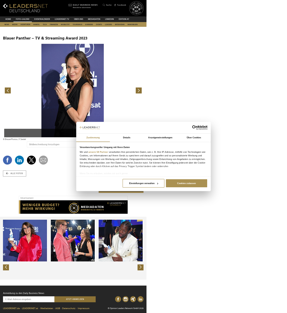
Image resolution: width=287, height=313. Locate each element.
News (6, 24)
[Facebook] (118, 299)
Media (14, 24)
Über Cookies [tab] (194, 137)
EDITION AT (124, 19)
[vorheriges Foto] (38, 90)
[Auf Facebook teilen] (7, 160)
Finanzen (54, 24)
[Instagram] (126, 299)
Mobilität (65, 24)
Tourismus (77, 24)
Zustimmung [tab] (93, 137)
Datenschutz (68, 308)
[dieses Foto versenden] (43, 160)
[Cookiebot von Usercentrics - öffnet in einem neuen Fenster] (194, 127)
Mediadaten (94, 19)
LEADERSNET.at (30, 308)
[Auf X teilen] (31, 160)
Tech (45, 24)
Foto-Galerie (22, 19)
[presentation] (6, 267)
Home (8, 19)
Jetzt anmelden (75, 299)
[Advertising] (73, 207)
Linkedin (109, 19)
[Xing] (133, 299)
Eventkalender (42, 19)
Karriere (89, 24)
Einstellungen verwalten (142, 183)
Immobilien (133, 24)
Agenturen (25, 24)
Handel (36, 24)
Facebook (121, 5)
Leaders (108, 24)
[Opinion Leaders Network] (136, 8)
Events (99, 24)
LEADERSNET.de (11, 308)
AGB (57, 308)
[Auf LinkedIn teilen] (19, 160)
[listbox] (73, 248)
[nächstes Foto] (108, 90)
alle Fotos (16, 173)
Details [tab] (126, 137)
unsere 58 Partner (98, 152)
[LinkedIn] (141, 299)
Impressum (83, 308)
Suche (109, 5)
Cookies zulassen (186, 183)
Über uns (78, 19)
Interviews (120, 24)
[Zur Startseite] (25, 8)
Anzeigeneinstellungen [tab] (160, 137)
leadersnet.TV (62, 19)
